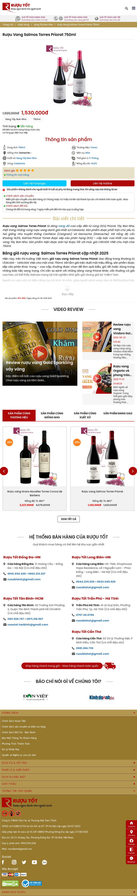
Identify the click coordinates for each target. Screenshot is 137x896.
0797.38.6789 (85, 615)
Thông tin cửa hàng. (17, 175)
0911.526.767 (16, 619)
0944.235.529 (85, 582)
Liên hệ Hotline (102, 183)
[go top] (132, 888)
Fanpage (131, 844)
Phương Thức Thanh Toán (16, 744)
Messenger (131, 862)
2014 (87, 152)
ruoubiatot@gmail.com (24, 579)
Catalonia (19, 163)
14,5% (94, 163)
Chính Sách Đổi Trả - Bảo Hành (18, 732)
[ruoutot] (22, 7)
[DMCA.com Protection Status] (10, 883)
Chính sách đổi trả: (17, 206)
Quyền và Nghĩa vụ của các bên (19, 755)
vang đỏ (63, 226)
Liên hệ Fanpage (34, 183)
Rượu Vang (23, 24)
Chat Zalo (131, 853)
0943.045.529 (106, 582)
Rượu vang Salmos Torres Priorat (102, 491)
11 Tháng (94, 158)
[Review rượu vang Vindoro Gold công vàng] (97, 336)
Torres (94, 147)
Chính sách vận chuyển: (20, 196)
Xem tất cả (68, 519)
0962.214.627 (36, 574)
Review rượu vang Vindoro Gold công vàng (122, 328)
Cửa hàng (131, 835)
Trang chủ (8, 24)
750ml (36, 119)
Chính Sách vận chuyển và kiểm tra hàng (24, 727)
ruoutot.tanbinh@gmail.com (28, 624)
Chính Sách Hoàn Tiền (14, 721)
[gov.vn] (32, 883)
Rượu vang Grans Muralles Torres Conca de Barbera (34, 493)
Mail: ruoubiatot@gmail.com (17, 849)
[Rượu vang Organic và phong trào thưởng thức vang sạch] (97, 378)
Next (133, 471)
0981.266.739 (84, 648)
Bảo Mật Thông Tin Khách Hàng (19, 738)
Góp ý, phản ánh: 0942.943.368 (19, 843)
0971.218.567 (35, 619)
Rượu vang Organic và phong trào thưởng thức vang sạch (122, 370)
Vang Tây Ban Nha (43, 24)
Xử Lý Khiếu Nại (10, 749)
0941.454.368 (17, 574)
